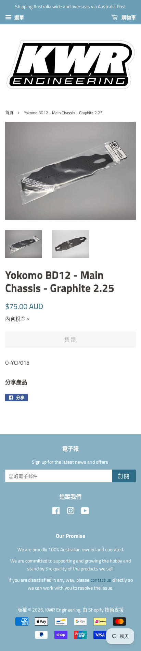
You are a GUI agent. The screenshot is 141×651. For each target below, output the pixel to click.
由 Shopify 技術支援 (103, 609)
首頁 (9, 112)
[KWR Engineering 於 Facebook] (56, 512)
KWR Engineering (62, 609)
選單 (18, 17)
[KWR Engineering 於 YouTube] (85, 512)
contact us (101, 580)
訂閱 (124, 476)
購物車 (128, 17)
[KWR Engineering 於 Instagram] (70, 512)
